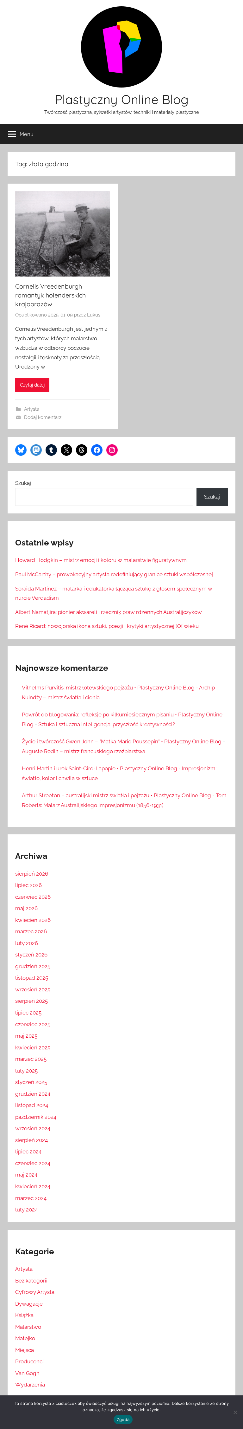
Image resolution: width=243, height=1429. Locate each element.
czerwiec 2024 (32, 1163)
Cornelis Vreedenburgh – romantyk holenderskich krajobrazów (51, 295)
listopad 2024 (31, 1105)
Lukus (93, 315)
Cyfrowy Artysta (34, 1292)
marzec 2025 (31, 1059)
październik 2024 (35, 1117)
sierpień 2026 (31, 874)
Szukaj (23, 483)
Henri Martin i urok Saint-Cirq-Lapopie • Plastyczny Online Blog (99, 768)
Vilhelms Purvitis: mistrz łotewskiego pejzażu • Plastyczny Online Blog (108, 687)
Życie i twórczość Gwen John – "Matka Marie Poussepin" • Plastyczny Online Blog (121, 741)
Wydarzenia (30, 1384)
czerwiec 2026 (33, 897)
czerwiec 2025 (32, 1024)
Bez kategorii (31, 1280)
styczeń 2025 (31, 1082)
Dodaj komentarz (42, 417)
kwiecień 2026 (33, 920)
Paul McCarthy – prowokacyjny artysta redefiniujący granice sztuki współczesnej (114, 574)
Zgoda (123, 1419)
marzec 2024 (31, 1198)
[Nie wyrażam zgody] (235, 1412)
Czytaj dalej (32, 385)
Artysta (31, 409)
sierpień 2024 (31, 1140)
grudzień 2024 (32, 1094)
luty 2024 (26, 1209)
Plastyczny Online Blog (122, 99)
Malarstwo (28, 1327)
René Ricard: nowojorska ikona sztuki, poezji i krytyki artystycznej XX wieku (107, 626)
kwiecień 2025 (32, 1047)
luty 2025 (26, 1070)
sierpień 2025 (31, 1001)
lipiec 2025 (28, 1012)
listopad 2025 (31, 978)
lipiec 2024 (28, 1151)
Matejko (25, 1338)
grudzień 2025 (32, 966)
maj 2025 (26, 1036)
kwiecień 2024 (32, 1186)
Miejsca (24, 1350)
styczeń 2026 (31, 954)
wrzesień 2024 (32, 1128)
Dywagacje (29, 1304)
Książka (24, 1315)
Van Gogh (27, 1373)
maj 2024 (26, 1174)
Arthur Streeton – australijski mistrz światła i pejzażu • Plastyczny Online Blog (116, 795)
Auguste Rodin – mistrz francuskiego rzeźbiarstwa (83, 751)
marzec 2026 (31, 931)
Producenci (29, 1361)
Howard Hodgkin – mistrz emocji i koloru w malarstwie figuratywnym (101, 560)
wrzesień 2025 (32, 989)
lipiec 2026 (28, 885)
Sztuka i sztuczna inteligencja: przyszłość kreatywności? (106, 724)
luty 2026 (26, 943)
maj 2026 (26, 908)
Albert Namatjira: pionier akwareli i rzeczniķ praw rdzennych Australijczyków (108, 612)
